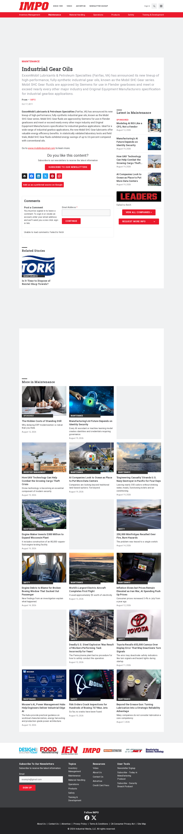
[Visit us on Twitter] (94, 817)
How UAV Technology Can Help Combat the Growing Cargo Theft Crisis (129, 160)
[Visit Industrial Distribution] (112, 750)
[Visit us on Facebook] (87, 817)
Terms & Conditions (99, 824)
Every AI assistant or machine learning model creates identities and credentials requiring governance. (91, 431)
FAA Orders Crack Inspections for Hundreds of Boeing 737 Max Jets (88, 706)
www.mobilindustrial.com (41, 148)
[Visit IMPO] (91, 750)
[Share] (31, 176)
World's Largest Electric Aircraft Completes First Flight (87, 589)
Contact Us (53, 824)
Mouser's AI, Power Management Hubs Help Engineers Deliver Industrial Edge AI (43, 708)
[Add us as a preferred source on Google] (59, 176)
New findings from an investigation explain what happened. (42, 600)
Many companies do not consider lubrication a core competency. (139, 716)
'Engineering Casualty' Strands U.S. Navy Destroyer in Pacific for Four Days (139, 479)
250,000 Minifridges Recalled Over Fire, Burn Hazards (136, 536)
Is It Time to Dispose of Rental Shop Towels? (36, 282)
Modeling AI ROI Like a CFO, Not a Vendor (129, 125)
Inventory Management (34, 472)
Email (21, 774)
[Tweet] (45, 176)
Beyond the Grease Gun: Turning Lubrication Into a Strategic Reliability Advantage (138, 708)
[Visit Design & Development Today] (28, 750)
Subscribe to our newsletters (67, 167)
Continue (71, 221)
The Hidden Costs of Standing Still (42, 421)
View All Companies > (139, 212)
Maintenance (31, 61)
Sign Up (27, 787)
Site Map (141, 824)
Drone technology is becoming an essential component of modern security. (43, 489)
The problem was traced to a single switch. (137, 541)
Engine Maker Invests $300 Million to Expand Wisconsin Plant (43, 536)
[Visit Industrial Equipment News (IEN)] (69, 750)
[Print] (24, 176)
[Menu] (161, 6)
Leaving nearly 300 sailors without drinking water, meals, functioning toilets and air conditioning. (137, 488)
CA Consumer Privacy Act (123, 824)
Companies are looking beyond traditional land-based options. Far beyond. (89, 486)
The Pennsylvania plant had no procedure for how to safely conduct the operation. (90, 657)
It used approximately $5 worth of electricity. (90, 595)
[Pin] (52, 176)
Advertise (66, 824)
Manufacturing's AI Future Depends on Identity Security (127, 142)
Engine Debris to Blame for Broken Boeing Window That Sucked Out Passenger (41, 591)
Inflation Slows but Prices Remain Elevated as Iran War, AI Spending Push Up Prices (139, 591)
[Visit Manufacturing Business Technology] (154, 750)
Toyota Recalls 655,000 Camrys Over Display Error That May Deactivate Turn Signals (139, 648)
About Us (41, 824)
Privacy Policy (80, 824)
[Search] (154, 6)
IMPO (33, 99)
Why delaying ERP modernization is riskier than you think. (42, 426)
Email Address (70, 207)
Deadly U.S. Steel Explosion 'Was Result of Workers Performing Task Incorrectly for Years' (91, 648)
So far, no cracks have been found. (85, 711)
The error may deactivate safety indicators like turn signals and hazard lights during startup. (137, 658)
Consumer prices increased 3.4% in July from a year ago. (138, 600)
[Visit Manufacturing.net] (133, 750)
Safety (121, 529)
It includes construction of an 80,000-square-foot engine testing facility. (43, 543)
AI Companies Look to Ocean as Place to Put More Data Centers (129, 177)
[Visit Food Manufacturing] (49, 750)
